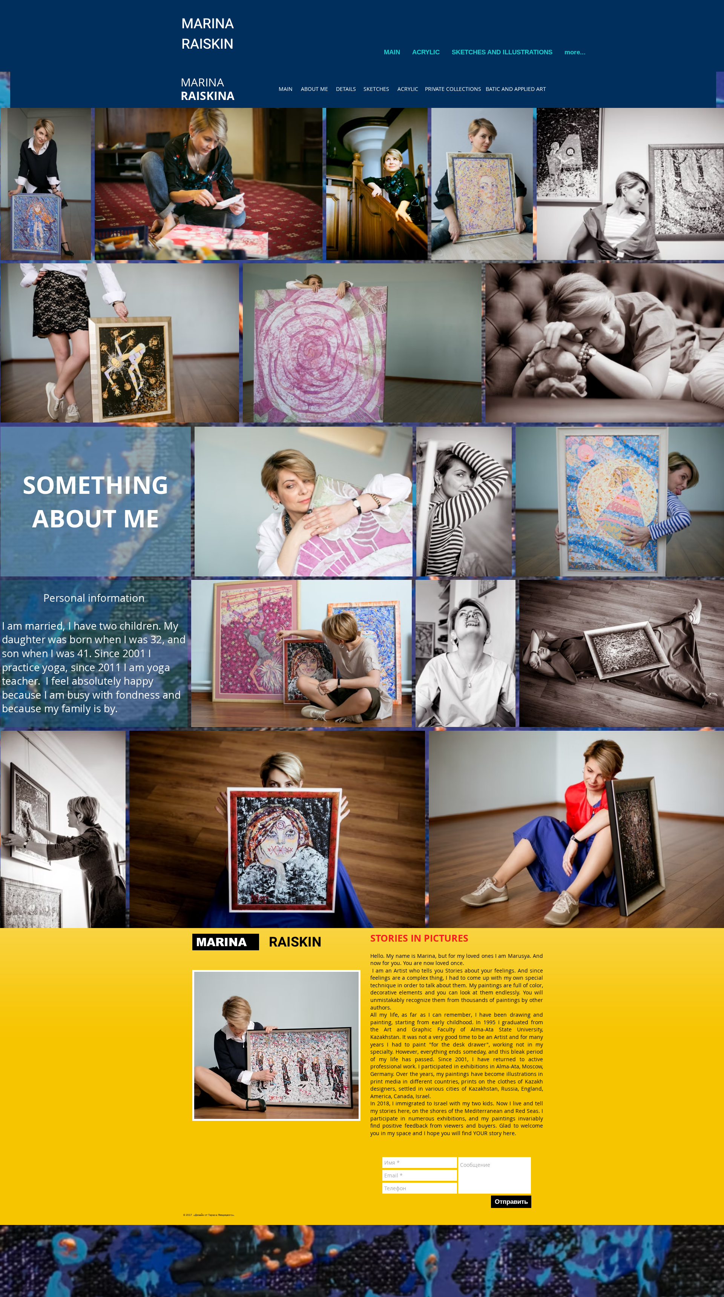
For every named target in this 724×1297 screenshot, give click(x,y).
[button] (426, 52)
